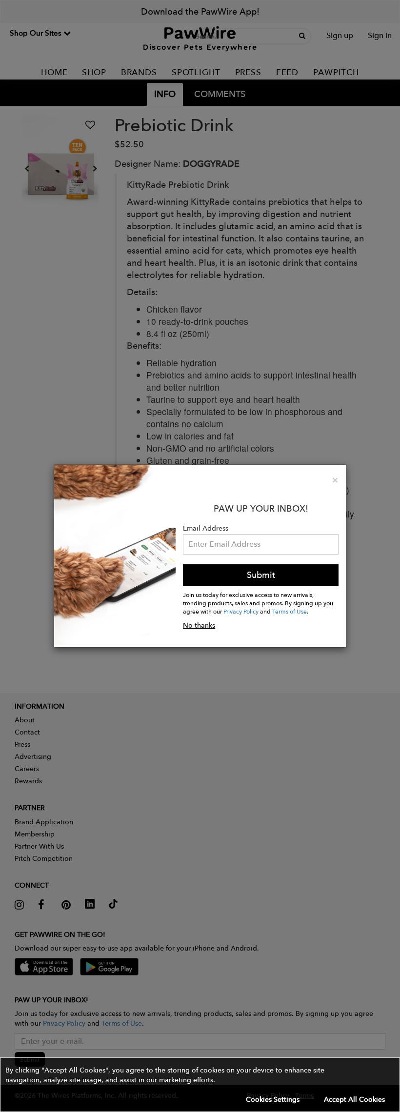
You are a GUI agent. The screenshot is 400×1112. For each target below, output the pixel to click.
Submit (261, 574)
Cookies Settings (273, 1099)
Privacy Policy (241, 611)
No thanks (199, 625)
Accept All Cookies (354, 1099)
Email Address (205, 528)
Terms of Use (289, 611)
